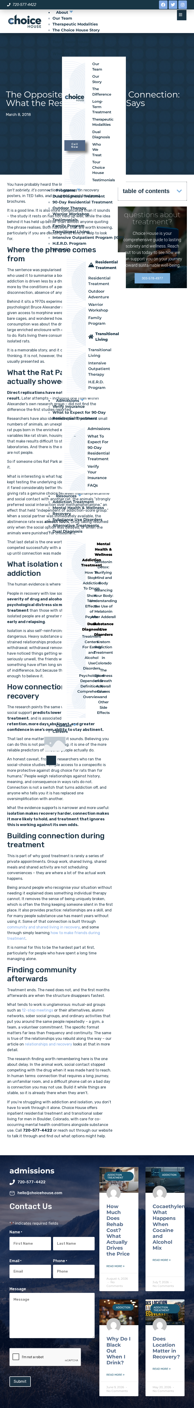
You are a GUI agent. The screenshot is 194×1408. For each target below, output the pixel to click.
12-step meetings (37, 1010)
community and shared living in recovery (43, 927)
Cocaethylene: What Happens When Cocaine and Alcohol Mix (171, 1227)
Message (17, 1289)
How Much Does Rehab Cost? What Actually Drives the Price (118, 1230)
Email (15, 1261)
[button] (179, 191)
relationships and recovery (48, 1044)
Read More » (115, 1266)
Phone (60, 1261)
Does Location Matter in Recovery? (166, 1348)
